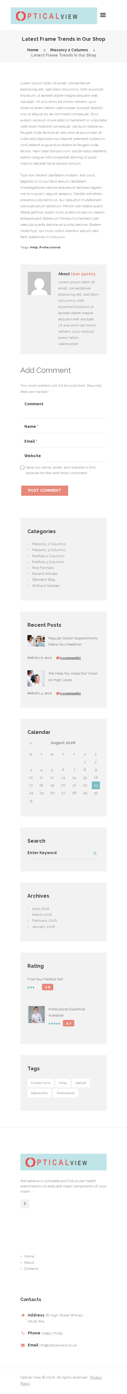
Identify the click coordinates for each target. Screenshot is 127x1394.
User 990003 (83, 274)
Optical (81, 1082)
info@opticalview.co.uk (58, 1345)
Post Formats (43, 568)
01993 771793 (52, 1333)
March (42, 914)
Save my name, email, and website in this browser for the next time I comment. (61, 470)
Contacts (31, 1268)
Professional (49, 247)
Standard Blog (43, 579)
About (29, 1262)
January (43, 926)
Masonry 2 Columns (69, 50)
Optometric (39, 1093)
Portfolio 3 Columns (48, 562)
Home (33, 50)
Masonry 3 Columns (48, 550)
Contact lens (40, 1082)
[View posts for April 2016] (31, 743)
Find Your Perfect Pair (45, 979)
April (40, 909)
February (44, 920)
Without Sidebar (45, 585)
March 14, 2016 (39, 693)
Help (34, 247)
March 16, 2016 (39, 657)
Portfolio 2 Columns (48, 556)
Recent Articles (45, 573)
